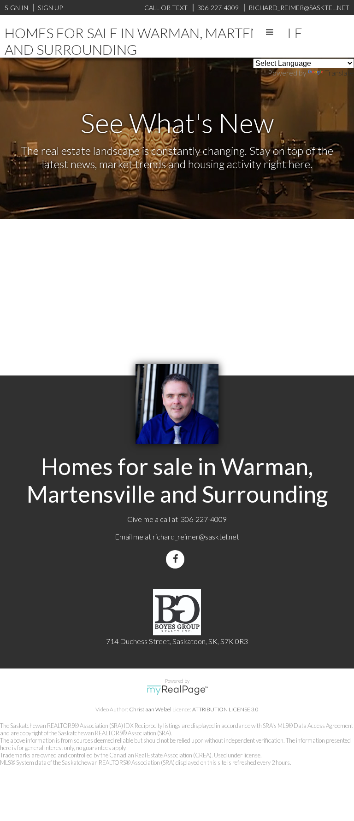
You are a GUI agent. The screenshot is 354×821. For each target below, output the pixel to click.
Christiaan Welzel (150, 709)
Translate (339, 72)
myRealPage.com (177, 690)
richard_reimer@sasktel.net (196, 536)
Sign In (16, 8)
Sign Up (50, 8)
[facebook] (177, 559)
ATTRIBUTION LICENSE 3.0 (225, 709)
